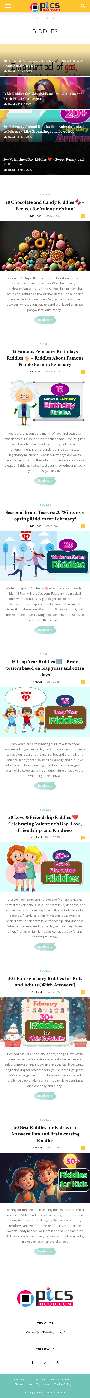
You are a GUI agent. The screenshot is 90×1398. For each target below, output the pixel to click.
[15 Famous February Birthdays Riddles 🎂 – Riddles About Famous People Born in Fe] (45, 402)
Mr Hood (9, 71)
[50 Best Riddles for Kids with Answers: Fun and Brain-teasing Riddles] (45, 1178)
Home (38, 18)
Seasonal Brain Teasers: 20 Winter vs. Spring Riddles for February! (45, 515)
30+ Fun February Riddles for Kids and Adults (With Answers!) (45, 981)
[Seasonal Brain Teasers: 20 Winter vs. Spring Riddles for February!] (45, 556)
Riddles (45, 194)
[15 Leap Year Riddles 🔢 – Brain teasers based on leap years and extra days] (45, 712)
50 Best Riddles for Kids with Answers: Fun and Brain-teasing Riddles (45, 1134)
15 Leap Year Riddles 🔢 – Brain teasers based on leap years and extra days (45, 668)
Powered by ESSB (71, 1390)
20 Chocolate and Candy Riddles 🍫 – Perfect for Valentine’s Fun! (45, 205)
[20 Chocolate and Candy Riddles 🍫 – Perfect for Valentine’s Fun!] (45, 246)
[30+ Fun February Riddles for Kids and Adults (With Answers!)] (45, 1022)
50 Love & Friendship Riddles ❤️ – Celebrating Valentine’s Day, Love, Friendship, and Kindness (45, 824)
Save (11, 1391)
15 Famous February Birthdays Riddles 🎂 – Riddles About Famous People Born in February (45, 358)
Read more (45, 319)
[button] (7, 6)
